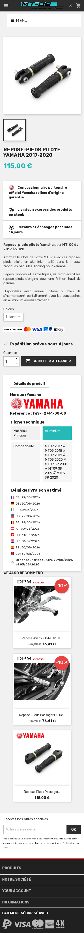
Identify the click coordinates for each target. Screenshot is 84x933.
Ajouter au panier (48, 361)
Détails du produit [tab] (29, 384)
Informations (16, 902)
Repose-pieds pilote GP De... (42, 638)
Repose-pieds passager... (42, 792)
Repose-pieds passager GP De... (42, 715)
